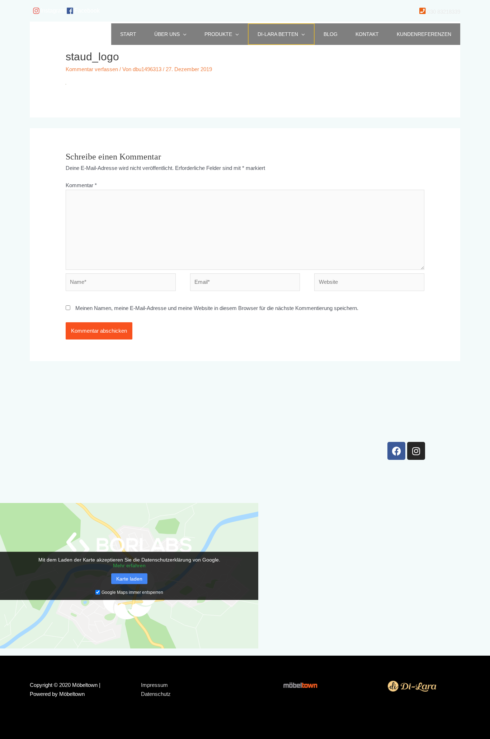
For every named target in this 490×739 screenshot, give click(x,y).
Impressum (154, 685)
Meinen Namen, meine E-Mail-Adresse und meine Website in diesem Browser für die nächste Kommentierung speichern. (216, 308)
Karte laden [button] (129, 578)
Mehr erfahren (129, 565)
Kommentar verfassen (92, 69)
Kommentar (81, 185)
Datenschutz (156, 694)
